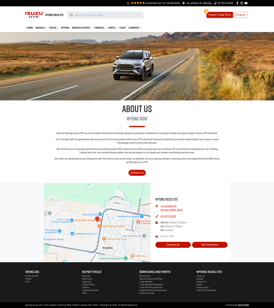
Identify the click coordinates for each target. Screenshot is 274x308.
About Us (200, 276)
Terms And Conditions (206, 290)
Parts (111, 27)
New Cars (86, 276)
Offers (65, 27)
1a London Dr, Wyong (198, 3)
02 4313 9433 (225, 3)
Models (40, 27)
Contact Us (137, 172)
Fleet (123, 27)
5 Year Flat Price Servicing (150, 287)
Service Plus (144, 276)
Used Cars (86, 281)
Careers (199, 279)
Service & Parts (81, 27)
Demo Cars (87, 279)
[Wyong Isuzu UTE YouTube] (247, 3)
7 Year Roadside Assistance (151, 284)
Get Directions (209, 244)
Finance (99, 27)
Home (29, 27)
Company (133, 27)
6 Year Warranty (146, 281)
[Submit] (71, 14)
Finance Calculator (90, 290)
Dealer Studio (243, 305)
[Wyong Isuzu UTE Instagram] (242, 3)
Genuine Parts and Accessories (153, 290)
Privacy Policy (202, 287)
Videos (199, 284)
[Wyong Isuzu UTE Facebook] (238, 3)
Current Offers (88, 284)
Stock (52, 27)
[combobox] (105, 14)
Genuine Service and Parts (151, 279)
